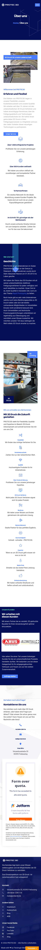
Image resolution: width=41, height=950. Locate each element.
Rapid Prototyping (20, 293)
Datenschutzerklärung (16, 836)
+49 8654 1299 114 (20, 729)
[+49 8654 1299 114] (20, 725)
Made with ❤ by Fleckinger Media (14, 948)
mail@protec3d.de (20, 739)
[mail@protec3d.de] (20, 734)
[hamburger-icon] (37, 4)
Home (15, 23)
